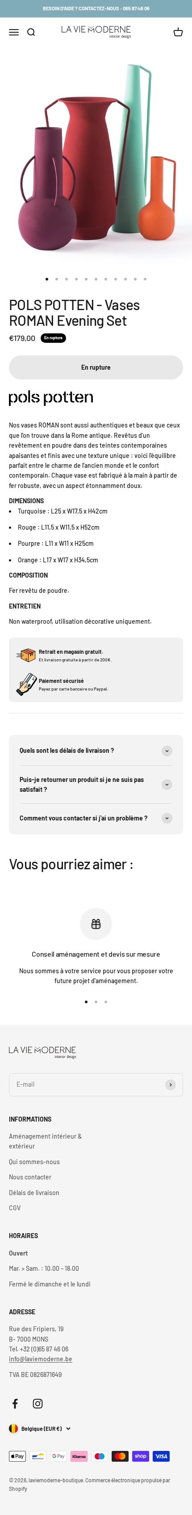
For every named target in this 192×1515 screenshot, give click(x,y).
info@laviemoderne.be (40, 1359)
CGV (15, 1208)
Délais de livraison (34, 1192)
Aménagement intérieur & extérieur (45, 1141)
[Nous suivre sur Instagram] (38, 1404)
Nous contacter (30, 1177)
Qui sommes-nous (34, 1161)
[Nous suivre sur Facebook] (15, 1404)
